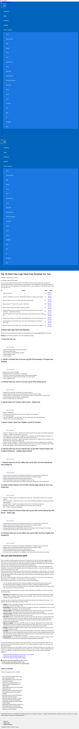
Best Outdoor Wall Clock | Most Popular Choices (14, 657)
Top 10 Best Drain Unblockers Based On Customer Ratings (15, 663)
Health (7, 43)
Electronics (6, 20)
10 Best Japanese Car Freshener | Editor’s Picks (13, 662)
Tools (7, 57)
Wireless (7, 48)
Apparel (7, 89)
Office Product (8, 71)
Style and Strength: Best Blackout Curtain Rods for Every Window (18, 654)
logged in (9, 672)
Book (7, 244)
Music (7, 126)
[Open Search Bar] (2, 132)
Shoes (7, 112)
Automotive (6, 11)
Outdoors (6, 25)
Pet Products (8, 103)
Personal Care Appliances (10, 80)
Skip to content (3, 0)
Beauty (5, 16)
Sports (7, 34)
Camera (7, 66)
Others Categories (8, 29)
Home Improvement (9, 175)
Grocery (7, 98)
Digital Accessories (9, 198)
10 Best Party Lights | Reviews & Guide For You (14, 656)
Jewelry (7, 94)
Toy (6, 117)
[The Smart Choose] (6, 2)
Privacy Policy (6, 722)
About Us (5, 721)
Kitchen (7, 52)
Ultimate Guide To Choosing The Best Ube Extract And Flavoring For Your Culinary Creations (12, 692)
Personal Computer (9, 75)
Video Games (8, 121)
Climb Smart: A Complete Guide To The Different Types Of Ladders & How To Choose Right (11, 684)
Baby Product (8, 221)
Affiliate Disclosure (7, 724)
